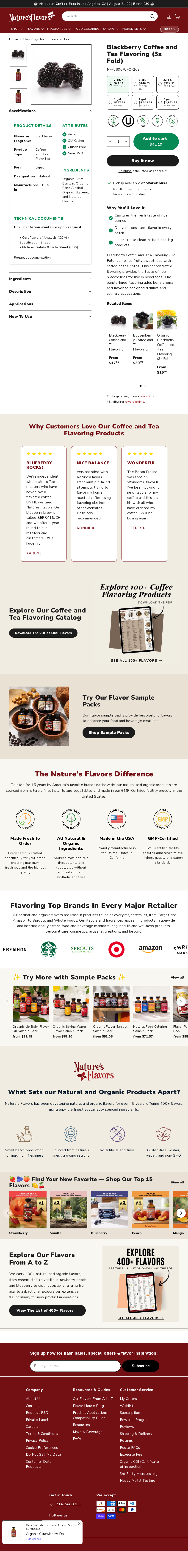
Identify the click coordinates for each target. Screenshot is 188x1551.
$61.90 (62, 1036)
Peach (137, 1233)
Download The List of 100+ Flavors (43, 633)
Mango (178, 1233)
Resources (81, 1425)
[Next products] (181, 1001)
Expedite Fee (131, 1454)
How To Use (20, 316)
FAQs (77, 1438)
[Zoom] (61, 74)
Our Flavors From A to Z (93, 1398)
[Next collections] (181, 1213)
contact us (147, 396)
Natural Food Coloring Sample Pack (150, 1028)
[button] (177, 16)
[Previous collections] (7, 1213)
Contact (32, 1406)
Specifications (22, 110)
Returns (126, 1440)
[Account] (169, 16)
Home (14, 39)
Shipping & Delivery (136, 1433)
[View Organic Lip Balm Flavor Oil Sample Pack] (31, 1004)
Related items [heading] (119, 303)
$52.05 (103, 1036)
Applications (21, 304)
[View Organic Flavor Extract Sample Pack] (111, 1004)
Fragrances (57, 29)
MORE (168, 29)
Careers (32, 1426)
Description (20, 291)
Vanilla (55, 1233)
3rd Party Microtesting (139, 1473)
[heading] (32, 16)
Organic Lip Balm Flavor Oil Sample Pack (31, 1028)
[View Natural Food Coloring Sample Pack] (151, 1004)
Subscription (130, 1412)
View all (177, 977)
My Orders (128, 1398)
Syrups (109, 29)
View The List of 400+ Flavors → (47, 1310)
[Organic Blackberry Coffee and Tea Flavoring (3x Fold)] (167, 319)
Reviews (127, 1426)
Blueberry (99, 1233)
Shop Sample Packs (108, 732)
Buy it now (142, 160)
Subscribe (140, 1366)
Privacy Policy (37, 1440)
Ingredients (132, 29)
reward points (134, 402)
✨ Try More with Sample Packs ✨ (69, 977)
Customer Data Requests (39, 1464)
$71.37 (143, 1036)
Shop (15, 29)
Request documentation (32, 257)
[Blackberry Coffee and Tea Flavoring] (119, 319)
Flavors (34, 29)
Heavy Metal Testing (137, 1480)
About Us (33, 1398)
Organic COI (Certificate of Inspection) (139, 1464)
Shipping (125, 171)
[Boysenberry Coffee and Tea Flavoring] (143, 319)
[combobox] (110, 16)
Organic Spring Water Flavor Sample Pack (69, 1028)
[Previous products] (7, 1001)
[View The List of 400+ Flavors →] (140, 1284)
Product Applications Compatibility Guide (90, 1415)
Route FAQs (130, 1447)
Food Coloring (87, 29)
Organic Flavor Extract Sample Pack (110, 1028)
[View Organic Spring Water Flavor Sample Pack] (71, 1004)
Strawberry (18, 1233)
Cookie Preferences (42, 1447)
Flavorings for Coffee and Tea (46, 39)
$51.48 (22, 1036)
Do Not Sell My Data (43, 1454)
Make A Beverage (88, 1432)
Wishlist (126, 1406)
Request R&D (37, 1412)
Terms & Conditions (42, 1433)
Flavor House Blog (88, 1406)
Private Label (37, 1419)
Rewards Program (135, 1419)
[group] (100, 1012)
